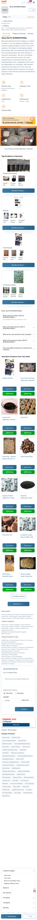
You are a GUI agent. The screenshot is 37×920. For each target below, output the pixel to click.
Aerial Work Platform (8, 765)
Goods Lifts (25, 786)
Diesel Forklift (25, 762)
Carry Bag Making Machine (22, 743)
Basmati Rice (22, 740)
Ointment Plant (17, 777)
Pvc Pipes (29, 789)
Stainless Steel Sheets (9, 771)
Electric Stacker (15, 746)
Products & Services (19, 33)
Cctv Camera (24, 780)
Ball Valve (5, 783)
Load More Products (18, 596)
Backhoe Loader (7, 743)
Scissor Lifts (26, 746)
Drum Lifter (6, 746)
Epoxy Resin (6, 768)
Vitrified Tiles (6, 789)
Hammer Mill (19, 759)
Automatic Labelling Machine (11, 762)
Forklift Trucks (16, 737)
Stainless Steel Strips (24, 771)
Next (31, 140)
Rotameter (23, 749)
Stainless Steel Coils (18, 789)
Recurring (20, 693)
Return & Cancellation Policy (12, 880)
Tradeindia (4, 730)
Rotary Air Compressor (17, 753)
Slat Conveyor (7, 777)
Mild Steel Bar (16, 768)
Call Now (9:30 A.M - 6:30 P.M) (14, 122)
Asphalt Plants (21, 774)
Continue (24, 709)
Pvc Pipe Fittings (7, 792)
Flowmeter (6, 753)
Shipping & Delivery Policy (11, 883)
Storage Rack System (23, 765)
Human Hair (6, 737)
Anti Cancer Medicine (17, 783)
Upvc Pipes (17, 792)
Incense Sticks (7, 786)
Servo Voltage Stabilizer (9, 740)
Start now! (16, 724)
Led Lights (15, 780)
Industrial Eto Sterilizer (9, 756)
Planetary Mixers (28, 777)
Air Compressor (29, 783)
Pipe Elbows (6, 796)
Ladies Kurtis (6, 780)
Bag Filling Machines (8, 774)
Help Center (7, 875)
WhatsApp (29, 122)
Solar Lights (16, 786)
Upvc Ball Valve (27, 792)
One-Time (9, 693)
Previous (5, 140)
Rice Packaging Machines (25, 756)
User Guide (7, 878)
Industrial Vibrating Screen (10, 749)
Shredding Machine (8, 759)
